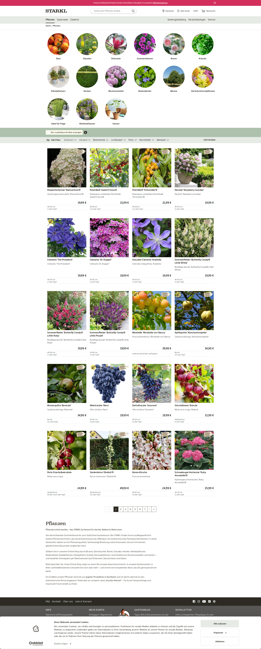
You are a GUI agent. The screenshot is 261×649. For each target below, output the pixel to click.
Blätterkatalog (160, 3)
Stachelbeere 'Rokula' (186, 405)
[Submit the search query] (133, 11)
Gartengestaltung (177, 19)
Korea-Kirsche (139, 472)
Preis (130, 140)
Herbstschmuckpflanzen (202, 91)
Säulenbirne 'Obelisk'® (102, 472)
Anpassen (218, 632)
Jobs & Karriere (83, 601)
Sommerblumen (145, 59)
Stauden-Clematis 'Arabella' (147, 260)
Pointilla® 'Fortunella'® (144, 190)
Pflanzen (50, 19)
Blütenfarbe (99, 140)
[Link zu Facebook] (194, 601)
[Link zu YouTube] (204, 601)
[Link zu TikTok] (209, 601)
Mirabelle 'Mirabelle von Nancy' (149, 332)
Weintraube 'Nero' (99, 405)
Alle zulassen (220, 623)
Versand (83, 140)
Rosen (174, 59)
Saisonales (62, 19)
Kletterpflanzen (87, 124)
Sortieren (68, 140)
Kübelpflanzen (58, 91)
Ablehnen (219, 641)
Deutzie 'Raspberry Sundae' (189, 190)
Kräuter (203, 59)
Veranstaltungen (197, 19)
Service (211, 19)
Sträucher (116, 59)
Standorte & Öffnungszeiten (59, 615)
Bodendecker (144, 91)
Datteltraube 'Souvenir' (144, 405)
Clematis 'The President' (60, 260)
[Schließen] (215, 3)
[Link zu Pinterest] (214, 601)
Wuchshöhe (145, 140)
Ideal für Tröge (58, 124)
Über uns (68, 601)
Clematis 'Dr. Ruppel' (100, 260)
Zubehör (74, 19)
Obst (58, 59)
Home (48, 26)
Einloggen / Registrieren (100, 615)
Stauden (87, 59)
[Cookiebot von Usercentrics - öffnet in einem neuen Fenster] (36, 644)
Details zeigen (61, 643)
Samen (116, 124)
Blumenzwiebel (116, 91)
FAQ (48, 601)
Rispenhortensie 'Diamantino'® (64, 190)
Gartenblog (142, 610)
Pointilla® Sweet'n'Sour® (103, 190)
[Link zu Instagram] (199, 601)
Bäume (173, 91)
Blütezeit (161, 140)
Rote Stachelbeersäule (59, 472)
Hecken (87, 91)
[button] (55, 140)
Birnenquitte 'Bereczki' (59, 405)
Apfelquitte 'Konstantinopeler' (191, 332)
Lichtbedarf (116, 140)
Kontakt (56, 601)
